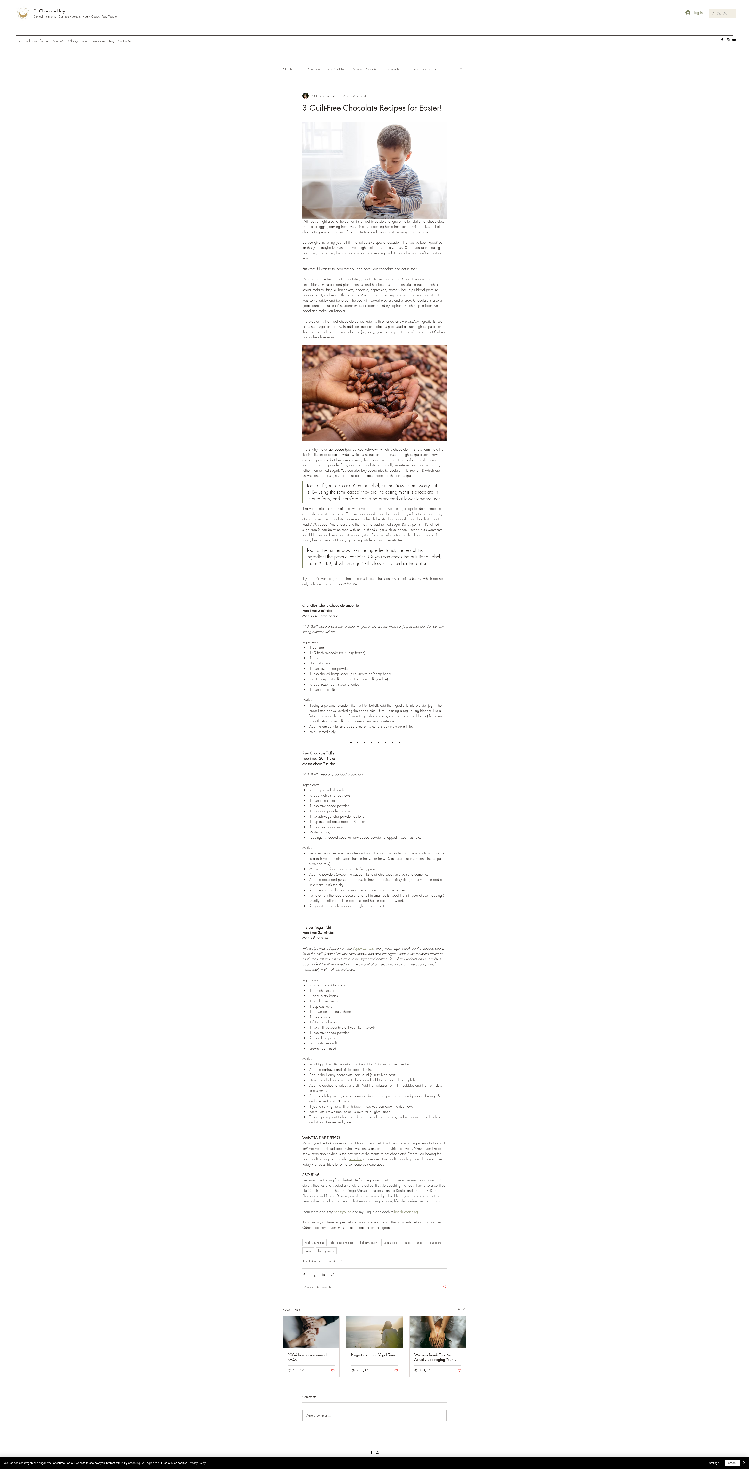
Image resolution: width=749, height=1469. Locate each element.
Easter (308, 1251)
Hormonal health (394, 69)
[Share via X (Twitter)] (314, 1275)
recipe (407, 1242)
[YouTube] (734, 40)
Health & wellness (310, 69)
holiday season (368, 1242)
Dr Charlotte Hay (49, 11)
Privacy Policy (197, 1463)
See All (462, 1309)
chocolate (435, 1242)
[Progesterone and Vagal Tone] (374, 1332)
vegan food (390, 1242)
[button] (461, 69)
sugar (420, 1242)
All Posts (287, 69)
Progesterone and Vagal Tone (373, 1354)
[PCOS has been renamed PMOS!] (311, 1332)
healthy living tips (314, 1242)
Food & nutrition (336, 69)
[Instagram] (728, 40)
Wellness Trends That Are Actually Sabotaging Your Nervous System (433, 1357)
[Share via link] (333, 1275)
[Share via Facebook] (304, 1275)
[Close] (744, 1463)
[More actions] (444, 95)
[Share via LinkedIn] (323, 1275)
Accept (732, 1463)
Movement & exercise (365, 69)
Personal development (424, 69)
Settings (714, 1463)
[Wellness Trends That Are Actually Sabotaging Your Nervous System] (438, 1332)
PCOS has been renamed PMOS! (307, 1357)
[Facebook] (722, 40)
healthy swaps (326, 1251)
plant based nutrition (342, 1242)
